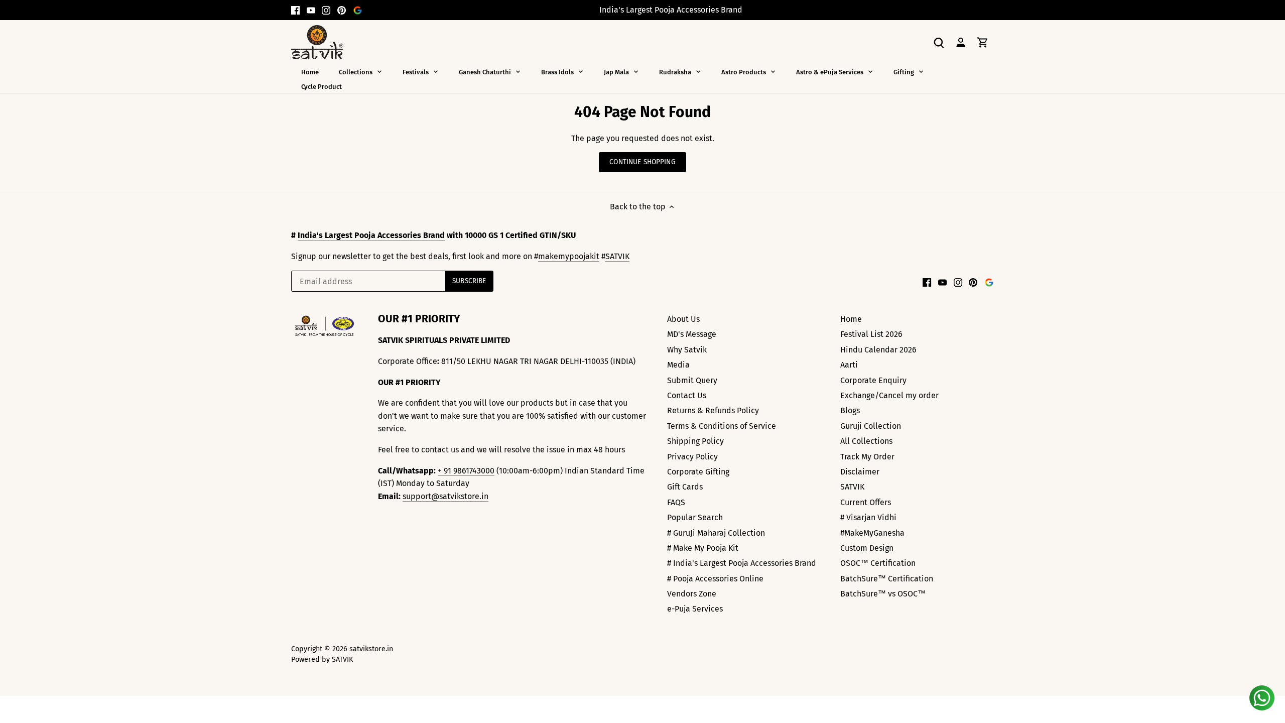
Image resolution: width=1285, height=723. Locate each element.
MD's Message (691, 334)
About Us (683, 319)
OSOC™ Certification (878, 563)
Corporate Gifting (698, 471)
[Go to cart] (983, 42)
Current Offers (865, 502)
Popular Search (695, 517)
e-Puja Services (695, 609)
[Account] (961, 42)
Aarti (849, 365)
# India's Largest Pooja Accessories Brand (741, 563)
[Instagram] (326, 10)
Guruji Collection (870, 426)
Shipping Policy (695, 441)
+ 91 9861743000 (466, 470)
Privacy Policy (692, 456)
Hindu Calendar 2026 (878, 349)
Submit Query (692, 380)
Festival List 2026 (871, 334)
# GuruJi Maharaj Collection (716, 533)
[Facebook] (295, 10)
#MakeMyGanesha (872, 533)
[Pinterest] (341, 10)
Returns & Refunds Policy (713, 410)
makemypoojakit (568, 256)
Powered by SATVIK (322, 659)
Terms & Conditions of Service (721, 426)
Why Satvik (687, 349)
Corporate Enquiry (873, 380)
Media (678, 365)
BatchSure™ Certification (886, 578)
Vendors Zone (691, 593)
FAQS (676, 502)
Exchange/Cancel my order (889, 395)
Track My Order (867, 456)
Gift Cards (685, 487)
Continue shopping (642, 162)
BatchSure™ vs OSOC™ (883, 593)
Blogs (850, 410)
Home (851, 319)
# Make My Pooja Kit (702, 548)
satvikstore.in (371, 649)
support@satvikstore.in (445, 496)
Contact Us (686, 395)
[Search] (939, 42)
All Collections (866, 441)
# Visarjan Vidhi (868, 517)
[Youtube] (311, 10)
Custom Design (866, 548)
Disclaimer (859, 471)
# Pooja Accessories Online (715, 578)
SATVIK (617, 256)
